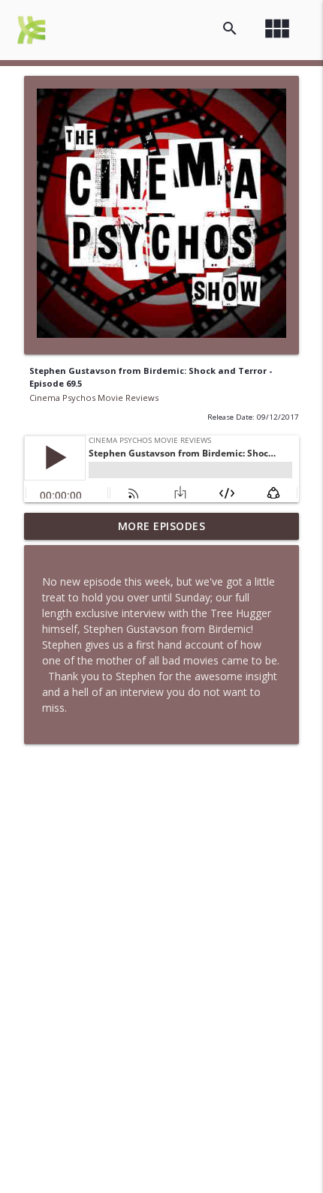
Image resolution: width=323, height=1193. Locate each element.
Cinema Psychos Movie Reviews (93, 397)
